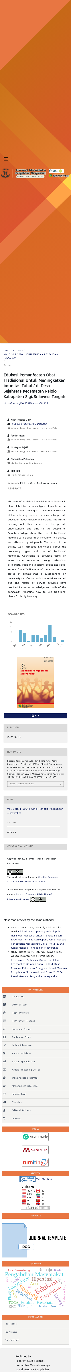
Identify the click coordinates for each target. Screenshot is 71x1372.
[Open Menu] (6, 158)
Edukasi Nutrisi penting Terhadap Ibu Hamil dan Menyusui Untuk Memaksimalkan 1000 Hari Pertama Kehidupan (36, 935)
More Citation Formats (22, 784)
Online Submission (22, 1045)
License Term (19, 1094)
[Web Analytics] (27, 1179)
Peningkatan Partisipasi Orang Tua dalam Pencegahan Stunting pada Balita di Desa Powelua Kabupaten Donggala (35, 964)
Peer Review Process (23, 1021)
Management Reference (25, 1086)
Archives (18, 351)
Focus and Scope (21, 1029)
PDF (36, 716)
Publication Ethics (21, 1037)
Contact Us (18, 997)
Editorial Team (19, 1005)
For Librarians (12, 1340)
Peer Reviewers (20, 1013)
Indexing (16, 1119)
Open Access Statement (25, 1078)
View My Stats (44, 1179)
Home (7, 351)
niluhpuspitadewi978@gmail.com (29, 424)
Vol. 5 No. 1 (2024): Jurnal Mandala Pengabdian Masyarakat (31, 356)
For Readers (11, 1324)
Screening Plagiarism (23, 1062)
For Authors (11, 1332)
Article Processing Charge (26, 1070)
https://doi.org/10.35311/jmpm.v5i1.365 (26, 403)
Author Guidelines (21, 1054)
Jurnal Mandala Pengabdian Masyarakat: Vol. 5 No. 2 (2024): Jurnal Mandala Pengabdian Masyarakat (38, 944)
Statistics (17, 1102)
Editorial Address (21, 1110)
